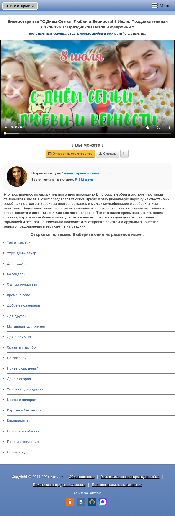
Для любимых (19, 337)
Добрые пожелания (23, 305)
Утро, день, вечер (21, 253)
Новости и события (23, 431)
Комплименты (19, 420)
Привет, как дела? (22, 368)
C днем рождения (22, 284)
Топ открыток (19, 242)
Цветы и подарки (21, 400)
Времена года (18, 295)
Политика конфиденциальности (59, 485)
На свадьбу (16, 358)
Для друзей (16, 316)
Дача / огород (19, 379)
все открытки (20, 5)
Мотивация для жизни (26, 326)
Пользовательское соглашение (117, 485)
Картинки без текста (24, 410)
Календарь (61, 33)
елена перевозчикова (81, 173)
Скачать (107, 153)
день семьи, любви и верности (97, 33)
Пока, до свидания (23, 441)
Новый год (16, 452)
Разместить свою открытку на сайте (130, 477)
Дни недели (17, 263)
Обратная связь (81, 477)
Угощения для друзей (25, 389)
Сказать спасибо (21, 347)
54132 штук (84, 179)
